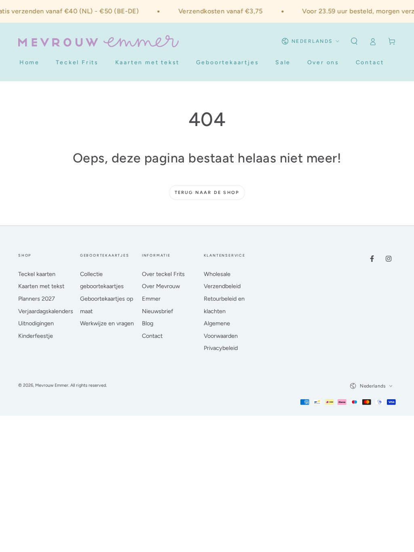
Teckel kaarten (36, 274)
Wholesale (217, 274)
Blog (147, 323)
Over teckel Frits (163, 274)
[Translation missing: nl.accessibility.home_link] (98, 41)
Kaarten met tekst (41, 286)
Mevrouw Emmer (51, 385)
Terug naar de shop (207, 192)
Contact (152, 335)
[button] (353, 41)
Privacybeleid (221, 348)
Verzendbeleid (222, 286)
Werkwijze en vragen (107, 323)
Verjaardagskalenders (45, 311)
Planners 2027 (36, 298)
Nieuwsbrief (157, 311)
